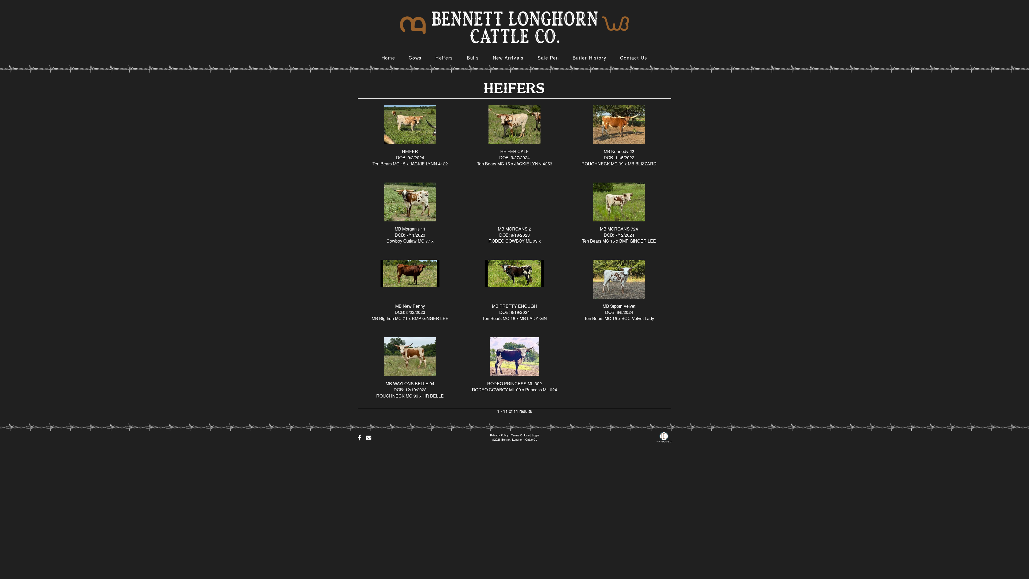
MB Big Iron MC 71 (390, 318)
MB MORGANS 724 (619, 229)
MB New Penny (410, 306)
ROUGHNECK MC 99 (602, 164)
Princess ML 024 (541, 390)
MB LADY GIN (533, 318)
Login (535, 435)
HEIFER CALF (514, 151)
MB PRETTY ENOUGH (514, 306)
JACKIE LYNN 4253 (533, 164)
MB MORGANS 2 (514, 229)
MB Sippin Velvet (619, 306)
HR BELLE (433, 396)
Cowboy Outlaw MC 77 (408, 241)
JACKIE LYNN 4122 (429, 164)
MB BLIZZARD (642, 164)
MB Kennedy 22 (619, 151)
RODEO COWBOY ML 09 (513, 241)
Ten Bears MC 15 (388, 164)
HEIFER (410, 151)
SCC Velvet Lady (637, 318)
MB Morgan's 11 (410, 229)
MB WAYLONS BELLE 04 (410, 383)
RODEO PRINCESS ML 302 (514, 383)
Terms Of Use (520, 435)
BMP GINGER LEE (637, 241)
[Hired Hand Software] (664, 436)
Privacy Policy (499, 435)
